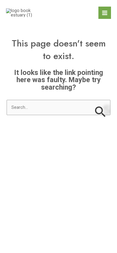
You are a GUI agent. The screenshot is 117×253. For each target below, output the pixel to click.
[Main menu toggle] (104, 13)
